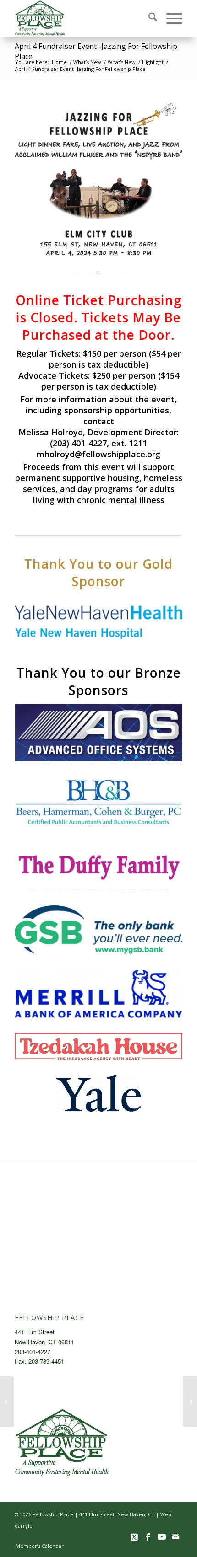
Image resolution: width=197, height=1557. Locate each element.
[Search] (148, 18)
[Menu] (169, 18)
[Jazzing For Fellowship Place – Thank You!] (190, 1401)
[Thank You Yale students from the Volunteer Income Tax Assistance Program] (7, 1401)
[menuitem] (148, 18)
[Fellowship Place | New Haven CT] (81, 18)
